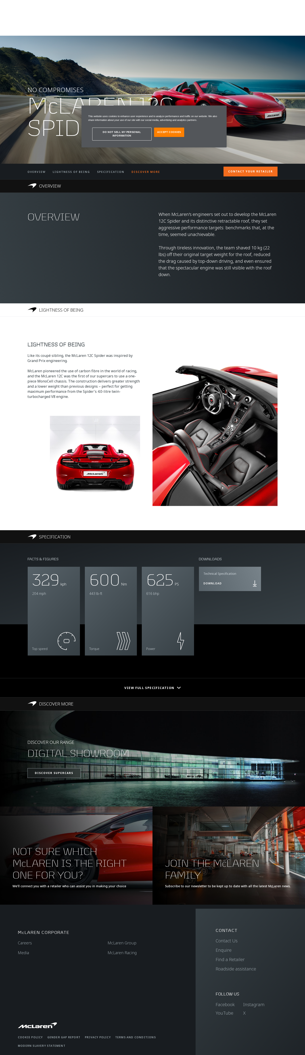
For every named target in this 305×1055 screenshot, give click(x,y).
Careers (25, 942)
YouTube (224, 1013)
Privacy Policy (98, 1037)
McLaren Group (122, 942)
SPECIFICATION (110, 172)
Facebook (225, 1004)
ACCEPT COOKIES (169, 132)
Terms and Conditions (135, 1037)
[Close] (220, 111)
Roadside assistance (236, 969)
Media (23, 952)
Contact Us (227, 941)
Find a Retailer (230, 959)
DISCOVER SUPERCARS (54, 773)
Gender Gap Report (63, 1037)
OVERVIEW (36, 172)
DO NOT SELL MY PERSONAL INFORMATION (122, 134)
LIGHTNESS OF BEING (71, 172)
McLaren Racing (122, 952)
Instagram (254, 1004)
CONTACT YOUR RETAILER (250, 171)
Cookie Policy (30, 1037)
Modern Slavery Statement (41, 1046)
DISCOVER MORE (146, 172)
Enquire (224, 950)
